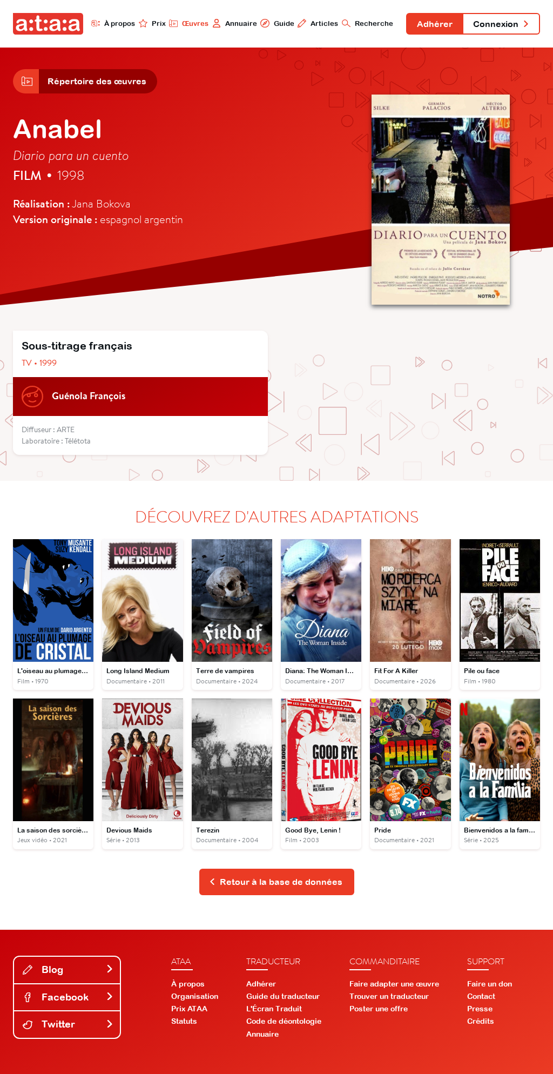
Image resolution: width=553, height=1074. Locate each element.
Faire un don (489, 983)
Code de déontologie (283, 1021)
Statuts (184, 1021)
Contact (481, 996)
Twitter (57, 1024)
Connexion (495, 24)
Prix (159, 23)
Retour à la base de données (281, 882)
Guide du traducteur (283, 996)
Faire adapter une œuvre (394, 983)
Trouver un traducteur (389, 996)
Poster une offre (378, 1008)
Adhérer (435, 24)
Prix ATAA (189, 1008)
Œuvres (195, 23)
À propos (119, 23)
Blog (51, 969)
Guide (284, 23)
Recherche (374, 23)
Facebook (64, 997)
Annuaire (241, 23)
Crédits (480, 1021)
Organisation (194, 996)
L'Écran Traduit (274, 1008)
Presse (480, 1008)
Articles (324, 23)
